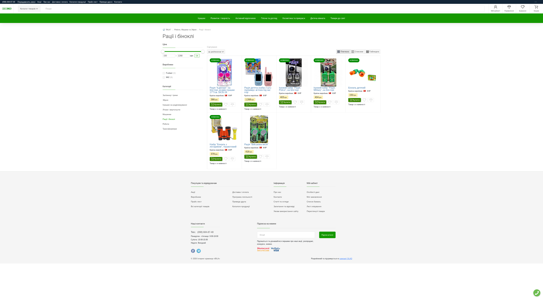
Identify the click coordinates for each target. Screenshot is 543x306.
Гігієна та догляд (269, 18)
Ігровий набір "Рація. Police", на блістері (290, 89)
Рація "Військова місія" (256, 144)
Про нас (46, 2)
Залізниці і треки (170, 95)
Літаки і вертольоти (171, 110)
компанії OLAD (346, 259)
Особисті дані (313, 192)
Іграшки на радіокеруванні (175, 105)
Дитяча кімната (317, 18)
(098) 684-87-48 (205, 232)
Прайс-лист (93, 2)
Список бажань (314, 201)
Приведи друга (106, 2)
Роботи (166, 124)
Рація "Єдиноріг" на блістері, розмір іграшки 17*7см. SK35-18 (222, 90)
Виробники (196, 197)
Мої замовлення (314, 197)
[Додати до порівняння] (232, 104)
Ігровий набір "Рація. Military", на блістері (324, 89)
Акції (39, 2)
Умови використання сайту (286, 211)
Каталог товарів (27, 9)
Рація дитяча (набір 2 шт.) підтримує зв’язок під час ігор (257, 90)
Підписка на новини (266, 223)
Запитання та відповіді (284, 206)
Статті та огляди (281, 201)
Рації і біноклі (169, 119)
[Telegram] (199, 251)
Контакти (118, 2)
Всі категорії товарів (200, 206)
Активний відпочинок (245, 18)
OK (197, 56)
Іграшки (201, 18)
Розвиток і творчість (220, 18)
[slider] (163, 51)
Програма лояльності (242, 197)
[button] (343, 51)
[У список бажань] (226, 104)
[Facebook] (193, 251)
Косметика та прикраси (294, 18)
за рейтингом (214, 52)
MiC (169, 77)
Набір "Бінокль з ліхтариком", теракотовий (223, 145)
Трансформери (170, 129)
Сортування (212, 47)
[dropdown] (537, 293)
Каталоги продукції (78, 2)
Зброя (165, 100)
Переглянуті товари (316, 211)
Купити (217, 104)
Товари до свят (337, 18)
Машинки (167, 114)
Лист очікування (314, 206)
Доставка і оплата (60, 2)
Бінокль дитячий (356, 88)
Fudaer (171, 73)
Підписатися (327, 235)
